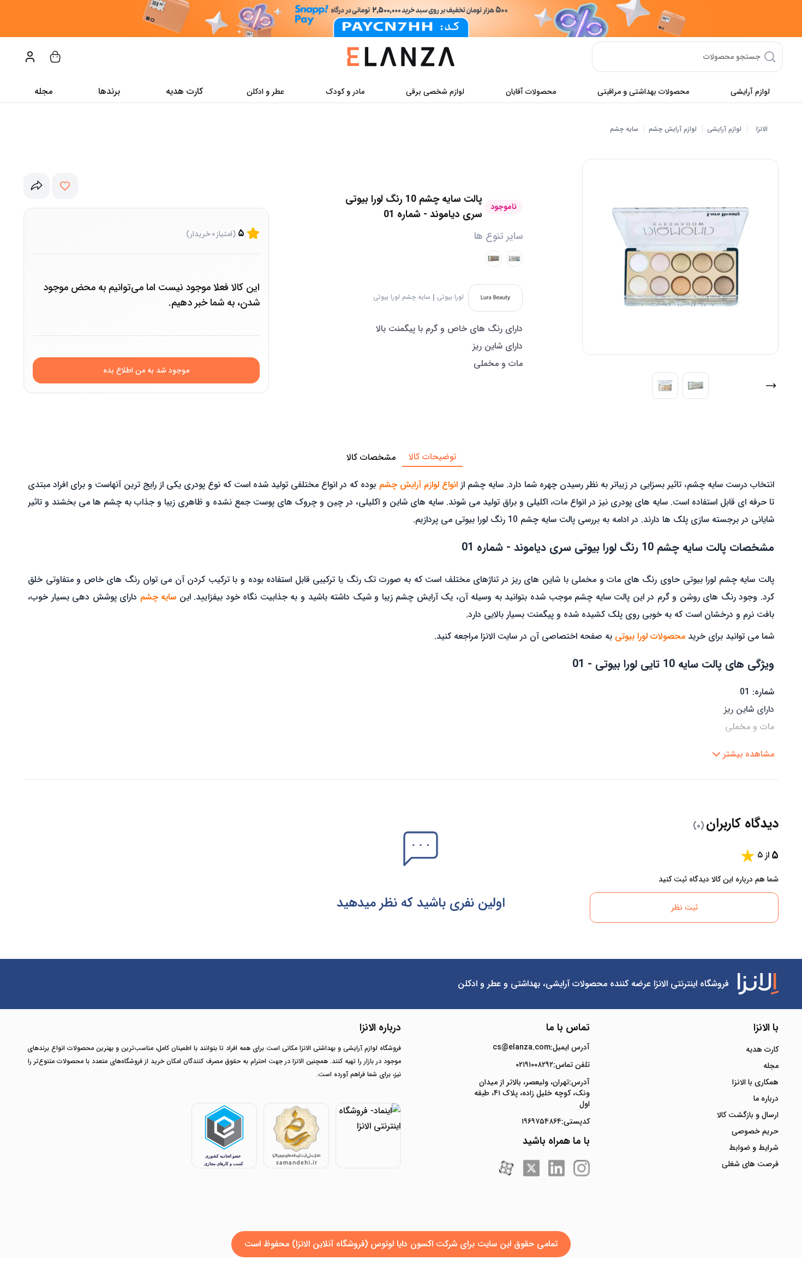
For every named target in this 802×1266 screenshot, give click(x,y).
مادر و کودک (345, 92)
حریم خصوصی (755, 1131)
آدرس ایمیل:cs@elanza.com (541, 1047)
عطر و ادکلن (265, 92)
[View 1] (665, 386)
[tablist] (401, 457)
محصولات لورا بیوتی (650, 636)
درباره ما (766, 1098)
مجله (43, 91)
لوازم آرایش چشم (673, 129)
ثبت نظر (684, 908)
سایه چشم (624, 129)
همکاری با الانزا (755, 1082)
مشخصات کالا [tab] (371, 457)
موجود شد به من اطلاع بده (146, 370)
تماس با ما (568, 1027)
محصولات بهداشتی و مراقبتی (643, 92)
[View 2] (696, 386)
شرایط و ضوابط (754, 1147)
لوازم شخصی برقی (435, 92)
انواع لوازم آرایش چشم (418, 484)
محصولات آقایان (531, 92)
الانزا (762, 129)
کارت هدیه (762, 1049)
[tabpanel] (401, 615)
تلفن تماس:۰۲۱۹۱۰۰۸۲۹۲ (553, 1064)
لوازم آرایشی (750, 92)
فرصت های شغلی (750, 1164)
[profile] (30, 57)
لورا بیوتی (450, 297)
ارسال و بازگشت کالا (748, 1114)
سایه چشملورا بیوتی (401, 297)
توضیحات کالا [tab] (432, 457)
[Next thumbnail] (771, 385)
